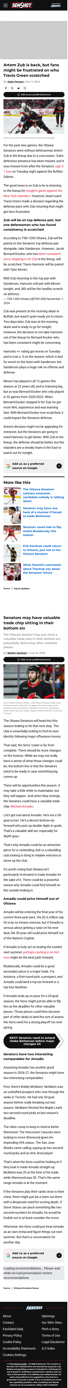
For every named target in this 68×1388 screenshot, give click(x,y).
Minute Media (20, 1364)
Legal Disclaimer (53, 1342)
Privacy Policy (12, 1335)
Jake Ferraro (15, 81)
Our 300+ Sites (52, 1322)
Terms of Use (51, 1335)
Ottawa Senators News (26, 1288)
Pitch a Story (50, 1329)
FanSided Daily (13, 1329)
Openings (48, 1316)
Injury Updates (22, 588)
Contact (8, 1322)
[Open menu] (5, 5)
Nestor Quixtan (17, 652)
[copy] (24, 88)
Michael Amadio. (22, 806)
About (7, 1316)
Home (6, 588)
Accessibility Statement (19, 1348)
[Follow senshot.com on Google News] (59, 466)
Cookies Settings (14, 1355)
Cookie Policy (12, 1342)
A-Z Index (48, 1348)
